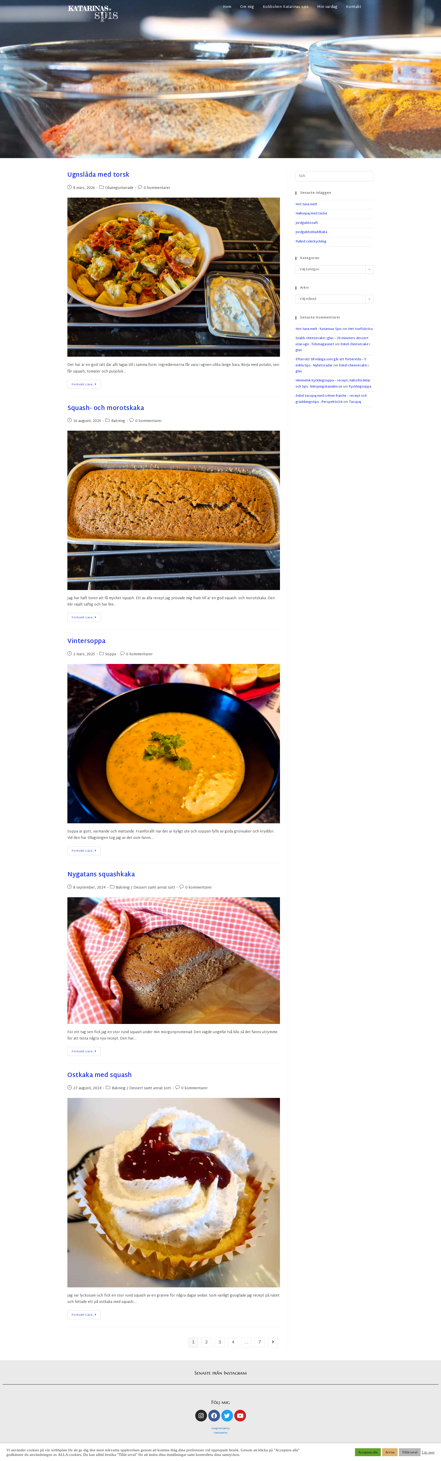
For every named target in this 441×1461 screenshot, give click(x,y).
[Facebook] (214, 1415)
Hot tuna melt (306, 204)
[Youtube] (240, 1415)
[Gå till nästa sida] (273, 1342)
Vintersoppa (86, 641)
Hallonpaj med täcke (311, 214)
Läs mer (428, 1452)
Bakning (118, 421)
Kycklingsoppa (360, 387)
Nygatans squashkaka (101, 874)
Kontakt (353, 7)
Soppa (110, 654)
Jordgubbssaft (307, 223)
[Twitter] (227, 1415)
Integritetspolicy (220, 1429)
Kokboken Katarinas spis (286, 7)
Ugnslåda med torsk (98, 175)
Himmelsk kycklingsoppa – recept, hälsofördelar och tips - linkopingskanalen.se (333, 384)
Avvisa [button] (390, 1452)
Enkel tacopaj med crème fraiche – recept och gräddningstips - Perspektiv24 (331, 399)
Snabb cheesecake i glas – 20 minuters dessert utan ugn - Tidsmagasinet (332, 341)
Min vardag (327, 7)
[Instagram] (201, 1415)
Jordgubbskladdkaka (311, 232)
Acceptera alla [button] (368, 1452)
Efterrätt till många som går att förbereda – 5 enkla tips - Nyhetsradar (331, 362)
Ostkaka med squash (99, 1075)
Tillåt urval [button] (410, 1452)
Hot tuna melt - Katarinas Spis (319, 329)
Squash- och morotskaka (105, 408)
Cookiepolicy (220, 1433)
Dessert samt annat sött (154, 888)
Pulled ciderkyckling (311, 242)
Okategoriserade (119, 188)
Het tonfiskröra (360, 329)
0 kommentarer (157, 188)
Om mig (247, 7)
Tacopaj (355, 402)
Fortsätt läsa (86, 383)
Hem (227, 7)
